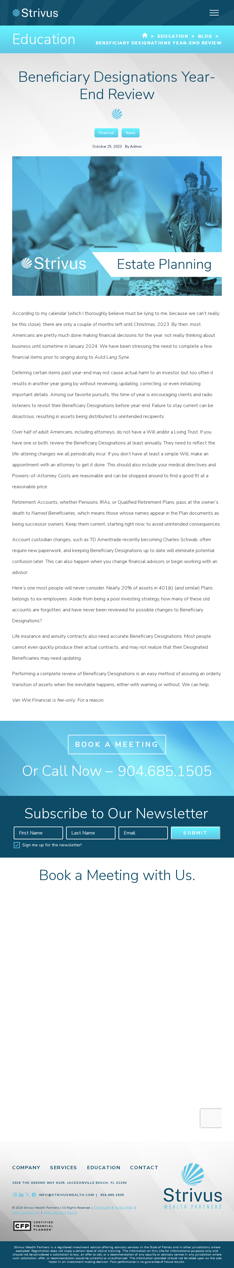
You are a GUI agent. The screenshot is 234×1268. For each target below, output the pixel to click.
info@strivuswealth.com (66, 1195)
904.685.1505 (165, 771)
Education (103, 1167)
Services (63, 1167)
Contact (144, 1167)
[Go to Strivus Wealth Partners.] (145, 36)
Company (26, 1167)
